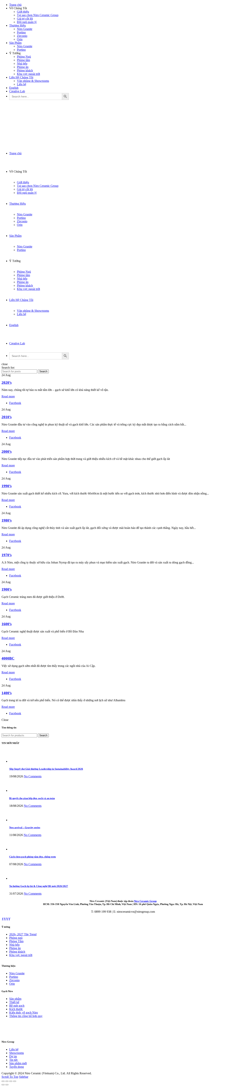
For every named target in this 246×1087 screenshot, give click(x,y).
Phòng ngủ (15, 937)
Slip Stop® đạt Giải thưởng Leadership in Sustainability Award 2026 (46, 768)
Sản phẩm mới (18, 1063)
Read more (8, 396)
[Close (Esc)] (3, 1081)
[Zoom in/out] (14, 1081)
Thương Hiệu (17, 25)
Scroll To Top (10, 1076)
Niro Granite (24, 29)
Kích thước (16, 1009)
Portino (21, 32)
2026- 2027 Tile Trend (23, 934)
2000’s (7, 452)
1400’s (7, 693)
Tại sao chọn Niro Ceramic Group (37, 15)
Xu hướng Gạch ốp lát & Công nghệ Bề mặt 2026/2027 (38, 886)
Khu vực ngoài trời (28, 74)
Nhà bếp (22, 63)
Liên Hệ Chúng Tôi (21, 77)
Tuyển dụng (16, 1066)
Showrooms (16, 1053)
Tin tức (13, 1059)
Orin (19, 39)
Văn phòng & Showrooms (33, 80)
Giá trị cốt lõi (25, 18)
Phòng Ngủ (24, 56)
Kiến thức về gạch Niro (23, 1012)
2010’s (7, 417)
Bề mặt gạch (16, 1005)
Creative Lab (17, 91)
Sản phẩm (15, 998)
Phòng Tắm (16, 941)
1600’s (7, 624)
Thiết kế (14, 1002)
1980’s (7, 520)
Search (43, 371)
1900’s (7, 589)
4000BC (8, 658)
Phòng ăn (22, 67)
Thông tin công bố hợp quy (25, 1016)
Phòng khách (25, 70)
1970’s (7, 555)
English (13, 87)
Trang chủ (15, 4)
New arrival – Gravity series (24, 827)
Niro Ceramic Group (145, 901)
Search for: (8, 367)
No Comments (33, 776)
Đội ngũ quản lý (27, 22)
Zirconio (22, 35)
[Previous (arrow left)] (3, 1084)
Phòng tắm (23, 60)
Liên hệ (21, 84)
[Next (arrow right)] (6, 1084)
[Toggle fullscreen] (10, 1081)
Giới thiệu (23, 11)
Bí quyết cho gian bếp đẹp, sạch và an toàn (32, 798)
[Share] (6, 1081)
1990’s (7, 486)
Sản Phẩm (15, 42)
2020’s (7, 383)
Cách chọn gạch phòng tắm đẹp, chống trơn (32, 856)
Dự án (13, 1056)
